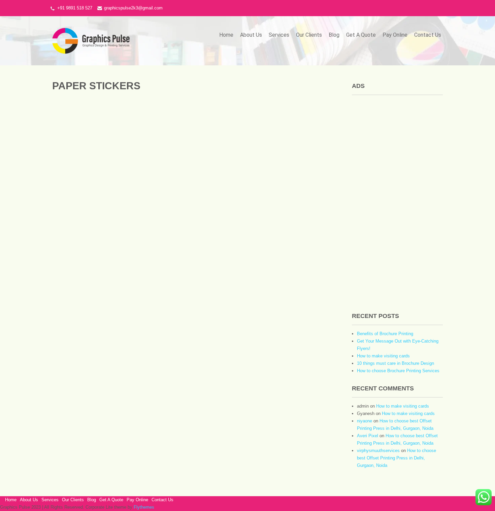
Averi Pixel (367, 435)
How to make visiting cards (383, 355)
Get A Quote (361, 35)
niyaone (364, 420)
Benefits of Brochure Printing (385, 333)
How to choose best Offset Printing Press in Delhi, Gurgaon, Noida (396, 458)
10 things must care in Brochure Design (395, 363)
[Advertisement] (397, 201)
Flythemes (143, 507)
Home (226, 35)
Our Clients (309, 35)
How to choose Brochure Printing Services (398, 370)
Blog (334, 35)
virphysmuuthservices (378, 450)
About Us (251, 35)
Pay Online (395, 35)
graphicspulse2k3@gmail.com (133, 7)
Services (279, 35)
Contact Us (427, 35)
